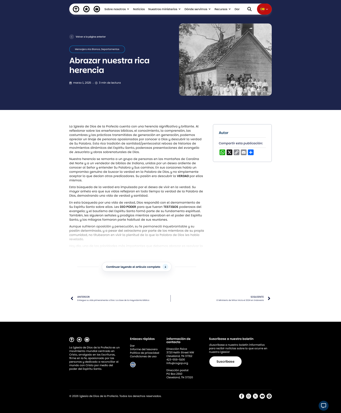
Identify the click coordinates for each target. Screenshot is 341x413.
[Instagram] (248, 396)
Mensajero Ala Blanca (87, 49)
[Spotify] (269, 396)
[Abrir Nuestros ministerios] (179, 9)
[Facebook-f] (241, 396)
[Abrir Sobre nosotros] (128, 9)
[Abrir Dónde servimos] (209, 9)
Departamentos (110, 49)
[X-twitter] (255, 396)
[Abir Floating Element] (324, 406)
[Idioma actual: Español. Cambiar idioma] (264, 9)
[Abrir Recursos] (229, 9)
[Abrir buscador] (249, 9)
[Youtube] (262, 396)
